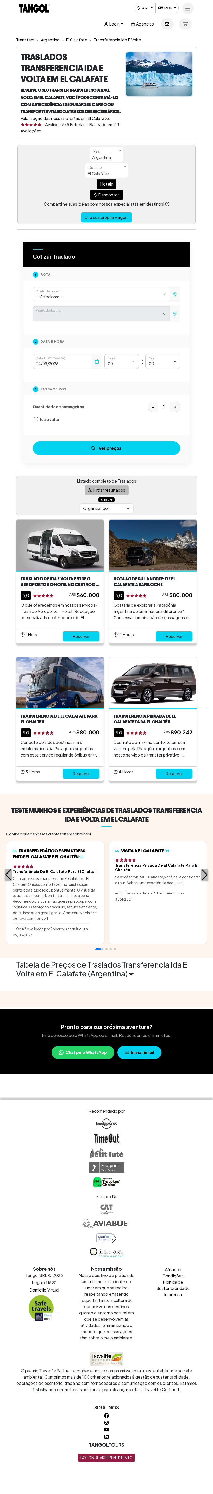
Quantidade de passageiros (58, 406)
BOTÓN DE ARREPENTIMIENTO (106, 1457)
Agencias (144, 24)
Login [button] (114, 24)
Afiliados (173, 1269)
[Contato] (167, 24)
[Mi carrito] (185, 24)
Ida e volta (49, 419)
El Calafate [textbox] (98, 173)
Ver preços (110, 448)
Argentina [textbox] (101, 157)
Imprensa (173, 1294)
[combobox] (106, 154)
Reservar (81, 636)
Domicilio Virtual (44, 1290)
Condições (173, 1275)
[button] (8, 875)
